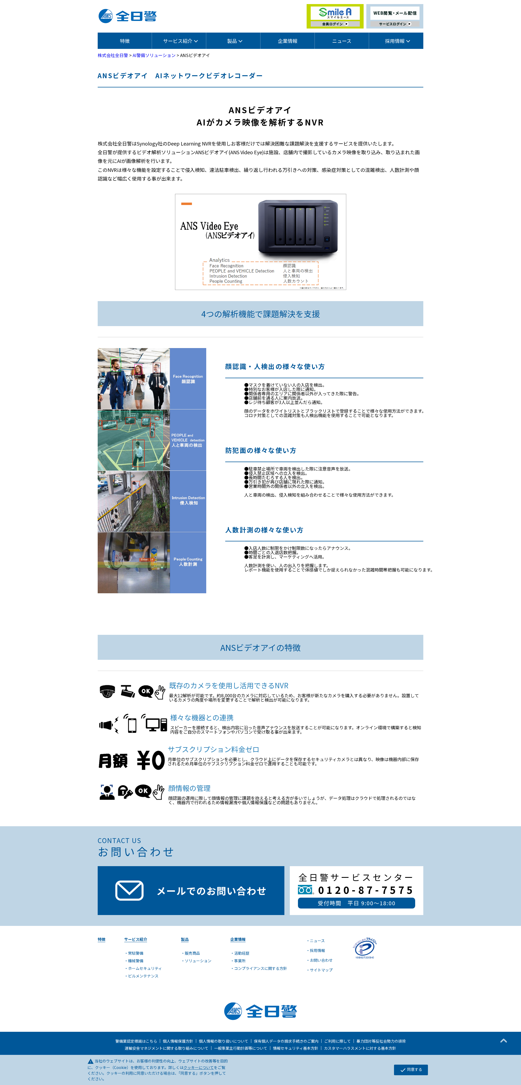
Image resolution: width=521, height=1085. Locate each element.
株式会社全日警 (113, 55)
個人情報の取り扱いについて (223, 1041)
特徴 (125, 40)
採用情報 (317, 950)
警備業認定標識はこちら (136, 1041)
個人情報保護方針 (178, 1041)
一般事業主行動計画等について (240, 1048)
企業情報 (287, 40)
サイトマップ (321, 970)
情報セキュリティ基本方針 (295, 1048)
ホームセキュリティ (145, 968)
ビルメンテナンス (143, 976)
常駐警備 (135, 953)
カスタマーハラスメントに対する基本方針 (360, 1048)
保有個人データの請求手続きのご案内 (286, 1041)
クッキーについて (198, 1067)
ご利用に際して (337, 1041)
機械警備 (135, 960)
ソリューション (198, 960)
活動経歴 (241, 953)
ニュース (341, 40)
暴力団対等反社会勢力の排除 (381, 1041)
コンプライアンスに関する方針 (260, 968)
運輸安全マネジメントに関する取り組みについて (166, 1048)
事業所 (240, 960)
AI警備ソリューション (154, 55)
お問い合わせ (321, 960)
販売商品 (192, 953)
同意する (411, 1070)
